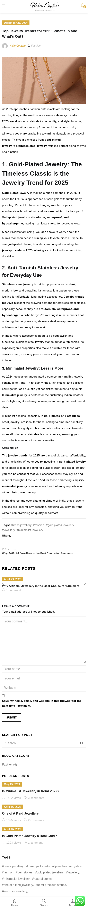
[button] (82, 5)
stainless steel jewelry (69, 467)
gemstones (25, 872)
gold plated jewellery (61, 525)
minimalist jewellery (30, 529)
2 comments (36, 820)
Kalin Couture (18, 45)
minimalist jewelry (70, 376)
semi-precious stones (51, 885)
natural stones (43, 878)
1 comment (13, 590)
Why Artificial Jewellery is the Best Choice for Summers (40, 585)
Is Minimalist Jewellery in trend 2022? (30, 791)
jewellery (9, 529)
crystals (76, 866)
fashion (39, 525)
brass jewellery (21, 525)
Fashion (36, 45)
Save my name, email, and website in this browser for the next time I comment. (41, 703)
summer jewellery (15, 891)
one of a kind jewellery (18, 885)
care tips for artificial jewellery (47, 866)
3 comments (36, 797)
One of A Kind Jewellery (20, 813)
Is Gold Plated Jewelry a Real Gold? (29, 836)
